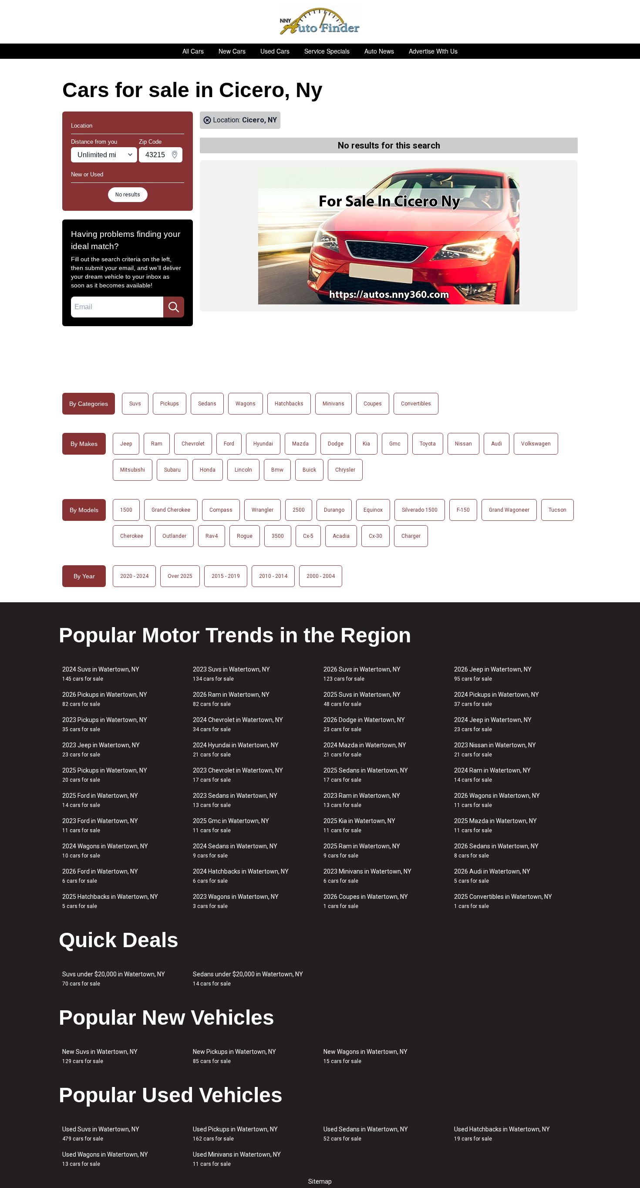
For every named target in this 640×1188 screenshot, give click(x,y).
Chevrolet (193, 444)
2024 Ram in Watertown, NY (492, 775)
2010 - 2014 (273, 576)
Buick (309, 470)
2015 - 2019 (226, 576)
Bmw (277, 470)
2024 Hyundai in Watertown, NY (236, 750)
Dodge (336, 444)
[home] (320, 22)
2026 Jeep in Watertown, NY (493, 674)
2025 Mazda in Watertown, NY (495, 825)
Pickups (169, 404)
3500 (278, 536)
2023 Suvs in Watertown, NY (231, 674)
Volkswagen (536, 444)
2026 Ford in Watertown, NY (100, 876)
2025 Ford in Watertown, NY (100, 800)
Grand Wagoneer (509, 510)
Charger (411, 536)
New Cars (232, 51)
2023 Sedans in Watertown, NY (235, 800)
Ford (229, 444)
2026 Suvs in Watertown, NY (362, 674)
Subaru (172, 470)
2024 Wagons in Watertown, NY (105, 851)
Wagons (246, 404)
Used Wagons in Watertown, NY (105, 1159)
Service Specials (327, 51)
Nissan (463, 444)
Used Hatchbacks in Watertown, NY (502, 1134)
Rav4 (211, 536)
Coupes (373, 404)
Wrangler (262, 510)
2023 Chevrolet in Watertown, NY (238, 775)
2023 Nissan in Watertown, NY (495, 750)
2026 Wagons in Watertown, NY (497, 800)
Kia (366, 444)
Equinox (373, 510)
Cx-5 (308, 536)
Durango (334, 510)
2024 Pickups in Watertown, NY (496, 699)
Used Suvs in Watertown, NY (100, 1134)
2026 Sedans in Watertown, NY (496, 851)
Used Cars (275, 51)
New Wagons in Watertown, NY (365, 1056)
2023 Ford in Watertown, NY (100, 825)
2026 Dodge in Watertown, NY (364, 724)
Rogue (245, 536)
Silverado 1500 (420, 510)
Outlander (174, 536)
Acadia (341, 536)
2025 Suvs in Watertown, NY (362, 699)
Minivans (333, 404)
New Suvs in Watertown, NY (100, 1056)
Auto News (379, 51)
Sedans (207, 404)
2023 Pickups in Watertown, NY (104, 724)
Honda (208, 470)
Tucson (557, 510)
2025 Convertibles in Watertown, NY (503, 901)
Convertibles (416, 404)
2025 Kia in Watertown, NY (359, 825)
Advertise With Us (433, 51)
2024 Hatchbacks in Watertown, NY (241, 876)
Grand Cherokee (171, 510)
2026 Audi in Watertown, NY (492, 876)
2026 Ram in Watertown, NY (231, 699)
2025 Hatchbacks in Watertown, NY (110, 901)
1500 (126, 510)
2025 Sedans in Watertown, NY (365, 775)
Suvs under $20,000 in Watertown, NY (113, 979)
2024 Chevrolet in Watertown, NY (238, 724)
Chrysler (345, 470)
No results (127, 195)
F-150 (463, 510)
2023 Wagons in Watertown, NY (236, 901)
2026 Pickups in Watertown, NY (104, 699)
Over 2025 (180, 576)
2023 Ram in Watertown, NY (361, 800)
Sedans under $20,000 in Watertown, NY (248, 979)
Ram (156, 444)
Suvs (135, 404)
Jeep (126, 444)
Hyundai (263, 444)
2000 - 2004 (321, 576)
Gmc (395, 444)
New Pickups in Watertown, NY (234, 1056)
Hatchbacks (289, 404)
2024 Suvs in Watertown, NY (100, 674)
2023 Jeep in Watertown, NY (101, 750)
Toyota (428, 444)
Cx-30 (375, 536)
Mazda (300, 444)
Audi (496, 444)
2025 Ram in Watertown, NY (361, 851)
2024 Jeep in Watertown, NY (493, 724)
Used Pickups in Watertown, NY (235, 1134)
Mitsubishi (132, 470)
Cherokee (131, 536)
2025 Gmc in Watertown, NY (231, 825)
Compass (220, 510)
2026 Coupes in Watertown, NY (365, 901)
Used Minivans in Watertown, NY (237, 1159)
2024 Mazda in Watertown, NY (364, 750)
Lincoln (243, 470)
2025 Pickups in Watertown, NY (104, 775)
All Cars (193, 51)
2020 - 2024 (134, 576)
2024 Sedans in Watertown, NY (235, 851)
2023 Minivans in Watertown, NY (367, 876)
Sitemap (320, 1181)
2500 (299, 510)
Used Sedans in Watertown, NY (365, 1134)
